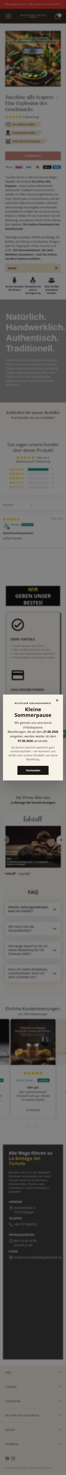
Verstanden (33, 770)
